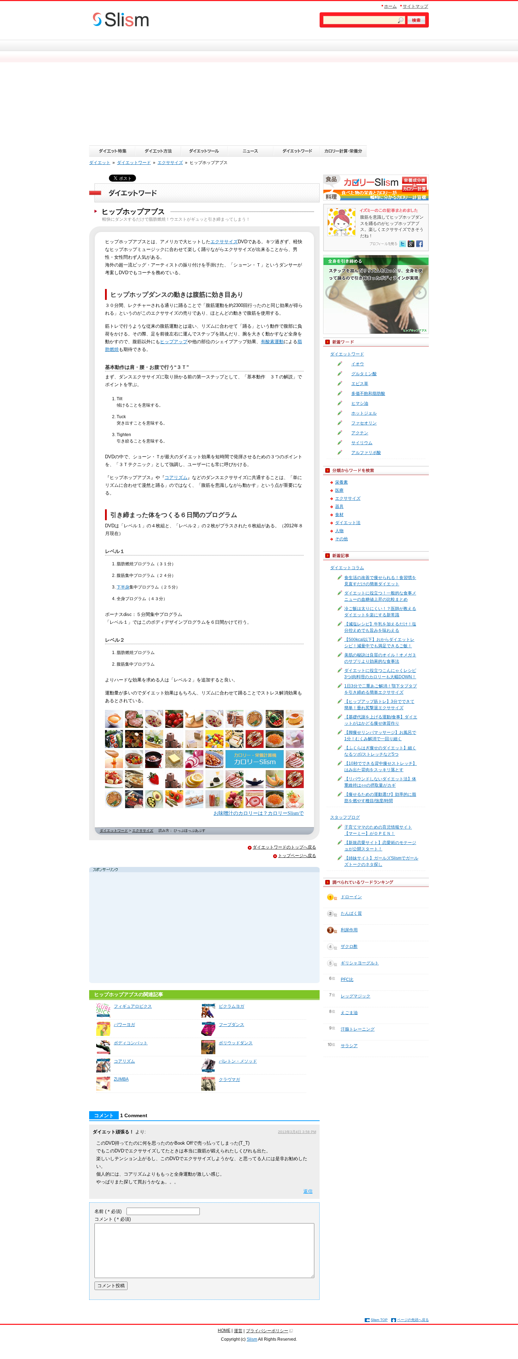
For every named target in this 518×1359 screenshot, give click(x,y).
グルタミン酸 (364, 373)
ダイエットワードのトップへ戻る (284, 847)
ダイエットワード (114, 830)
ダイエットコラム (347, 567)
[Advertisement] (259, 92)
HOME (224, 1330)
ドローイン (351, 896)
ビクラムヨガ (231, 1006)
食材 (339, 514)
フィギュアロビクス (133, 1006)
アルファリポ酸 (366, 452)
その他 (341, 538)
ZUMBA (121, 1079)
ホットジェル (364, 413)
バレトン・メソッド (238, 1061)
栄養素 (341, 482)
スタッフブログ (345, 817)
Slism (252, 1339)
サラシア (349, 1045)
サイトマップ (415, 6)
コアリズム (176, 477)
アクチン (359, 432)
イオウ (357, 363)
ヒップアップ (173, 341)
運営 (238, 1330)
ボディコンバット (131, 1042)
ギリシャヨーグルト (360, 963)
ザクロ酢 (349, 946)
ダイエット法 (347, 522)
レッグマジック (355, 996)
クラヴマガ (229, 1079)
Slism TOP (379, 1320)
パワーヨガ (124, 1024)
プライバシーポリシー (267, 1330)
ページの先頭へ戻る (413, 1320)
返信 (308, 1191)
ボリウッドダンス (236, 1042)
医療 (339, 490)
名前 (108, 1211)
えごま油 (349, 1012)
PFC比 (347, 979)
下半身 (123, 587)
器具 (339, 506)
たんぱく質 (351, 913)
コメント (112, 1219)
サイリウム (361, 442)
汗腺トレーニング (358, 1029)
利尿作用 (349, 929)
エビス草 (359, 383)
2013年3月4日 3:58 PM (297, 1132)
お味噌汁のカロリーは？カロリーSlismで (259, 813)
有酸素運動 (272, 341)
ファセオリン (364, 423)
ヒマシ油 (359, 403)
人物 (339, 530)
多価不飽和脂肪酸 (368, 393)
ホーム (390, 6)
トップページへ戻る (297, 855)
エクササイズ (224, 241)
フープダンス (231, 1024)
